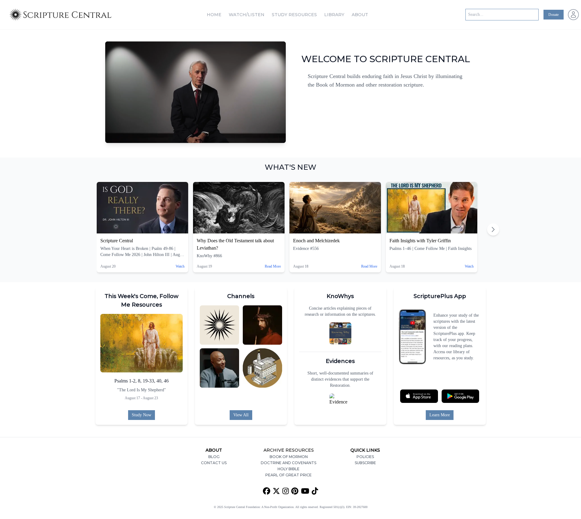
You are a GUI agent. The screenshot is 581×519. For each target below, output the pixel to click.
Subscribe (365, 462)
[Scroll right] (493, 229)
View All (241, 415)
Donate (553, 14)
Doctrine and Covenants (288, 462)
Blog (214, 456)
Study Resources (294, 14)
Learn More (439, 415)
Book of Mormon (289, 456)
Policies (365, 456)
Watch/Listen (246, 14)
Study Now (141, 415)
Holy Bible (288, 469)
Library (334, 14)
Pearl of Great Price (288, 475)
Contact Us (214, 462)
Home (214, 14)
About (360, 14)
